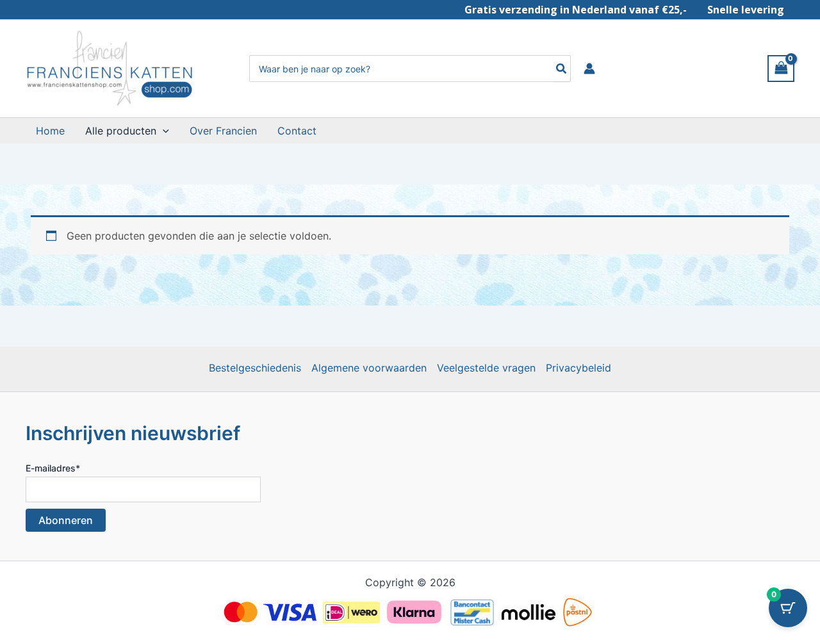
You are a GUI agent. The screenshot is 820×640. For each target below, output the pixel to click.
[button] (162, 131)
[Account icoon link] (589, 68)
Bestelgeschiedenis (255, 367)
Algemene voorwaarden (369, 367)
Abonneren (65, 520)
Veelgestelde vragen (486, 367)
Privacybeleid (578, 367)
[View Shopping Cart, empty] (780, 68)
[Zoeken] (562, 68)
